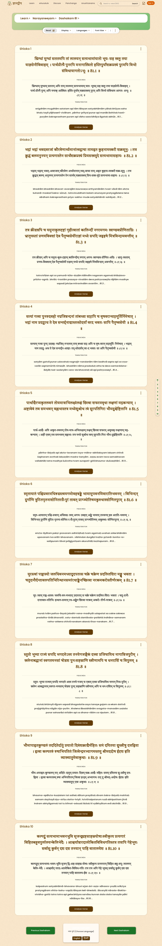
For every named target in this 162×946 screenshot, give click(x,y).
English (77, 938)
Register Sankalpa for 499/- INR (49, 45)
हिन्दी (86, 938)
